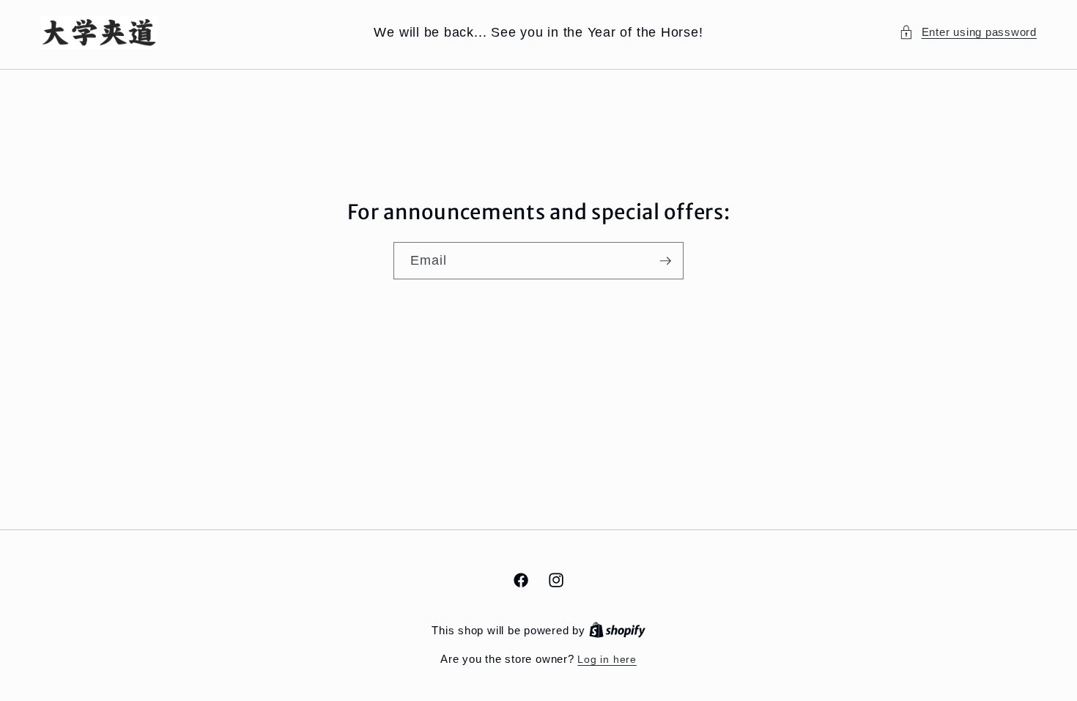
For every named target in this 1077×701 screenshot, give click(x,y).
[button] (968, 33)
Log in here (606, 659)
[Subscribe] (665, 260)
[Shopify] (617, 630)
